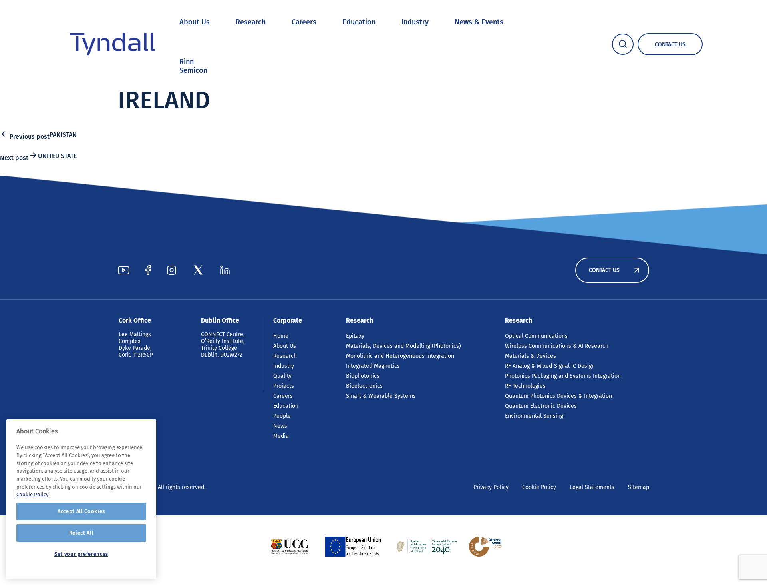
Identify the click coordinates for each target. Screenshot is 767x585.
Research (251, 22)
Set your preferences (81, 554)
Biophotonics (363, 376)
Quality (282, 376)
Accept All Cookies (81, 511)
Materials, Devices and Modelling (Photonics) (403, 346)
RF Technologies (525, 386)
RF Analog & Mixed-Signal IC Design (550, 366)
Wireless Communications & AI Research (556, 346)
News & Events (479, 22)
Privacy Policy (491, 487)
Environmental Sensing (534, 416)
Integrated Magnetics (373, 366)
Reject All (81, 533)
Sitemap (638, 487)
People (282, 416)
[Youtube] (123, 270)
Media (281, 436)
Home (280, 336)
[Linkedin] (225, 270)
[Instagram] (171, 270)
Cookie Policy (539, 487)
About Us (194, 22)
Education (359, 22)
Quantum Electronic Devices (541, 406)
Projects (283, 386)
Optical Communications (536, 336)
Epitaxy (355, 336)
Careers (304, 22)
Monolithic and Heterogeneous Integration (400, 356)
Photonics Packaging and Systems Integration (563, 376)
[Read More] (289, 547)
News (280, 426)
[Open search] (623, 44)
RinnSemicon (193, 66)
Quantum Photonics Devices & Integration (558, 396)
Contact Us (604, 270)
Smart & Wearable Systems (381, 396)
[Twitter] (198, 270)
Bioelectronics (364, 386)
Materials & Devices (530, 356)
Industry (415, 22)
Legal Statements (592, 487)
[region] (81, 499)
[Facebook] (148, 270)
